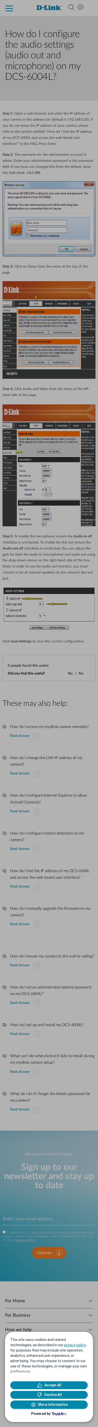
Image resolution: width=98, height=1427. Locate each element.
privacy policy (74, 1345)
